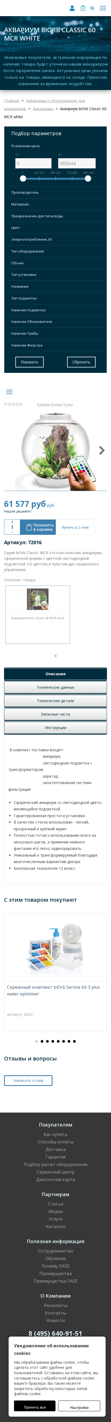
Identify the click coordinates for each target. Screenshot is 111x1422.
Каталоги (55, 1226)
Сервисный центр (56, 1172)
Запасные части (55, 714)
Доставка (56, 1149)
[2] (10, 404)
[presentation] (101, 450)
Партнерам (55, 1194)
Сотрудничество (55, 1251)
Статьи (55, 1204)
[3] (13, 404)
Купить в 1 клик (75, 527)
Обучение (55, 1258)
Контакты (55, 1313)
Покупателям (55, 1124)
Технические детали (55, 700)
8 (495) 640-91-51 (55, 1333)
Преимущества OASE (55, 1281)
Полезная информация (56, 1241)
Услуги (56, 1219)
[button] (55, 656)
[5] (21, 404)
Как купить (55, 1134)
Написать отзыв (28, 1080)
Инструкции (55, 727)
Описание (56, 673)
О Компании (55, 1296)
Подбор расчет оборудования (55, 1164)
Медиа (55, 1211)
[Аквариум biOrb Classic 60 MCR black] (37, 599)
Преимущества (55, 1273)
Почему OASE (55, 1266)
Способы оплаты (55, 1142)
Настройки (79, 1407)
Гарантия (55, 1157)
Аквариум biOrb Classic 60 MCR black (37, 618)
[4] (17, 404)
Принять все (35, 1407)
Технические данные (55, 687)
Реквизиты (55, 1305)
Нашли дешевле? (18, 511)
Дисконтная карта (55, 1179)
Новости (55, 1320)
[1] (6, 404)
